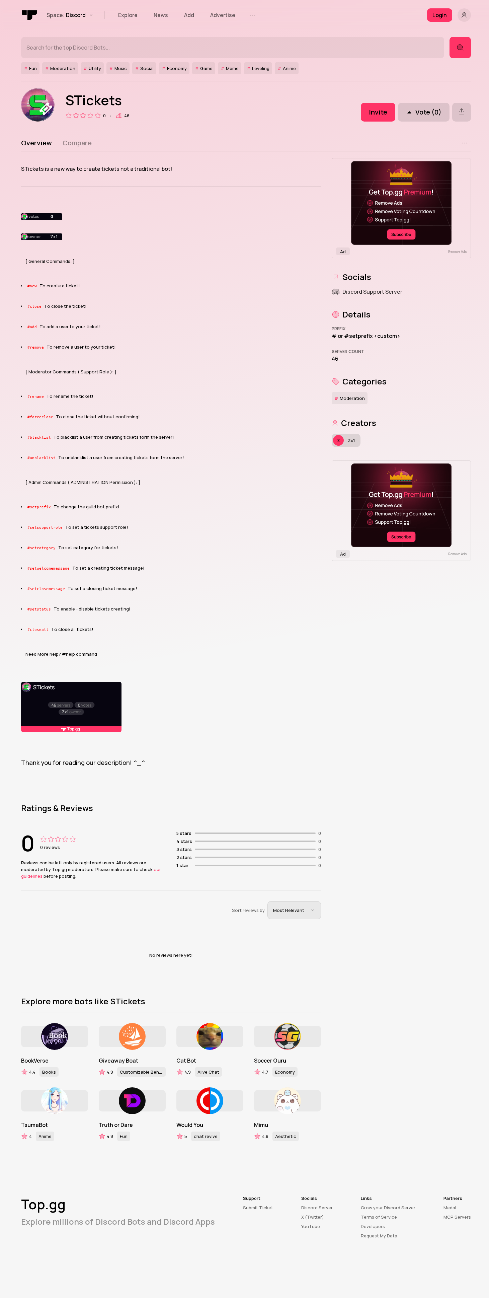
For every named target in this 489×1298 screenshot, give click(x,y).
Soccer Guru (270, 1060)
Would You (189, 1125)
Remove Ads (457, 251)
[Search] (460, 47)
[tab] (36, 143)
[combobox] (294, 910)
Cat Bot (186, 1060)
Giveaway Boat (118, 1060)
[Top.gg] (29, 15)
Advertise (222, 15)
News (161, 15)
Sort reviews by (248, 910)
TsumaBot (34, 1125)
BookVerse (35, 1060)
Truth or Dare (116, 1125)
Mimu (261, 1125)
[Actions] (464, 143)
